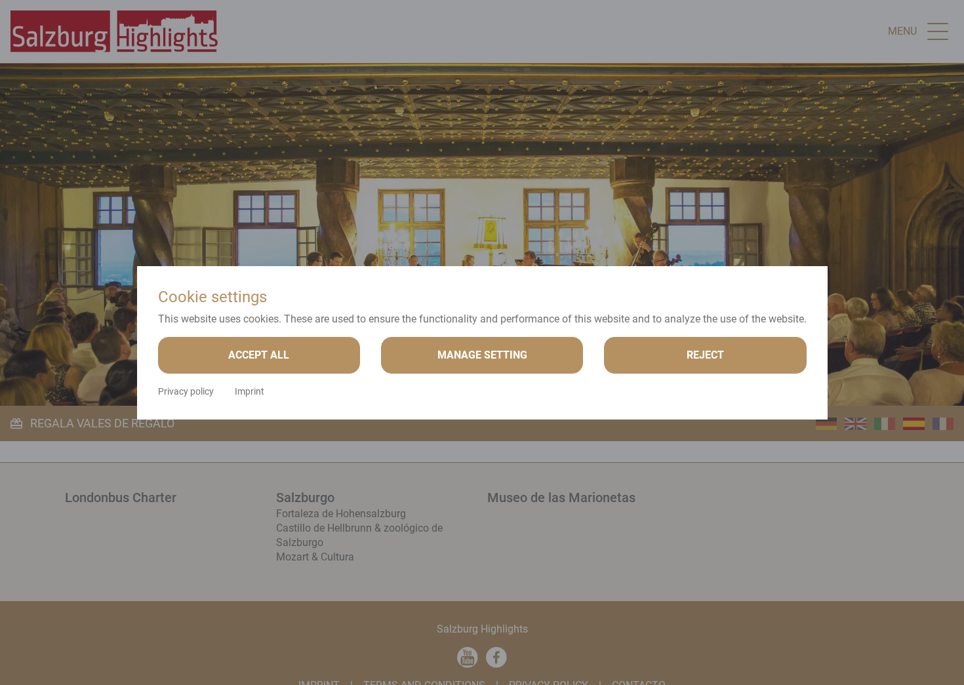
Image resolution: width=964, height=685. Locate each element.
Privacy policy (186, 391)
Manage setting (482, 355)
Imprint (249, 391)
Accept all (258, 355)
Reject (705, 355)
